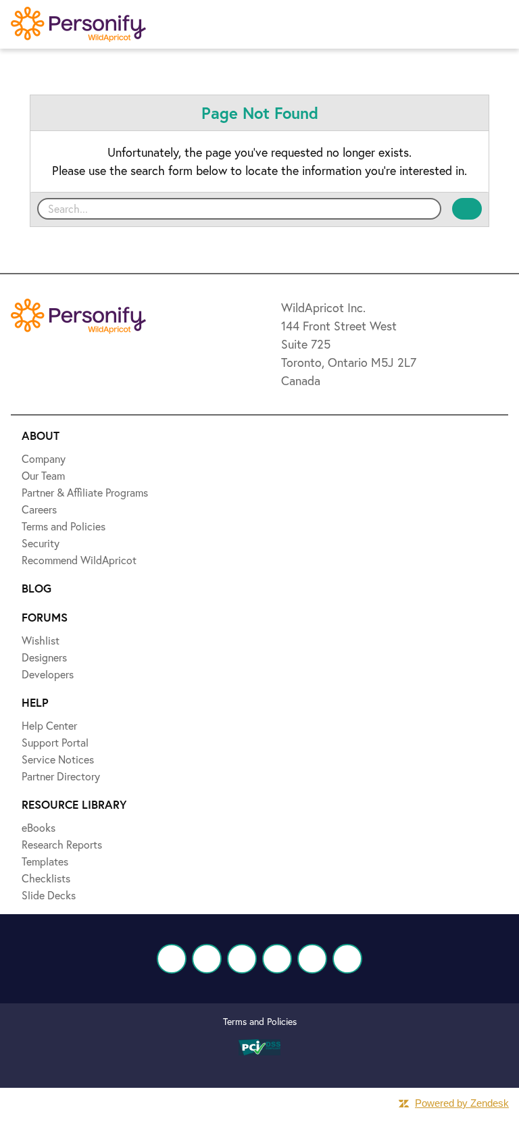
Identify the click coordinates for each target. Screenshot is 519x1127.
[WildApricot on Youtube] (277, 959)
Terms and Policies (260, 1021)
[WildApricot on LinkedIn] (242, 959)
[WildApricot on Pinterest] (312, 959)
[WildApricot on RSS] (347, 959)
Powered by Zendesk (462, 1103)
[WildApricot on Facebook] (172, 959)
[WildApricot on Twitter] (207, 959)
